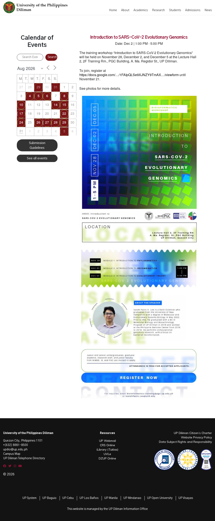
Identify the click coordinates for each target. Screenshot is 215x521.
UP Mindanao (132, 498)
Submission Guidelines (37, 145)
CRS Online (107, 445)
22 (64, 113)
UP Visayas (185, 498)
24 (21, 122)
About (125, 10)
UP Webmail (107, 441)
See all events (37, 158)
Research (158, 10)
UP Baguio (49, 498)
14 (56, 104)
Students (175, 10)
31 (56, 86)
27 (47, 122)
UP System (29, 498)
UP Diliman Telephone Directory (24, 458)
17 (21, 113)
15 (64, 104)
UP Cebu (68, 498)
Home (113, 10)
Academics (141, 10)
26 (38, 122)
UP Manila (111, 498)
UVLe (107, 454)
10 (21, 104)
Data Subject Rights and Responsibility (185, 442)
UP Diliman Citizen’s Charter (193, 433)
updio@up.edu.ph (15, 449)
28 (56, 122)
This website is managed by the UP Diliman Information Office (107, 509)
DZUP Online (107, 458)
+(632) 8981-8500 (15, 445)
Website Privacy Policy (196, 437)
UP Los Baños (88, 498)
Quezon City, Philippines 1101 (23, 440)
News (208, 10)
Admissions (192, 10)
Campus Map (11, 453)
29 (38, 86)
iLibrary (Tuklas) (107, 449)
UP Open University (160, 498)
